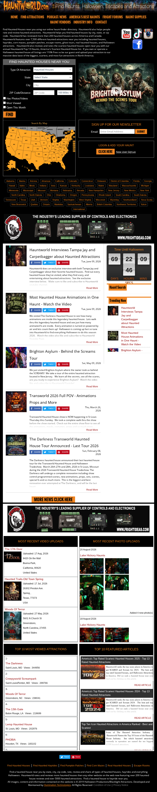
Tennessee (11, 200)
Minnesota (13, 190)
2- (7, 674)
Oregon (73, 195)
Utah (33, 200)
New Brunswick (18, 204)
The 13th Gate (14, 709)
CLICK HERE (105, 151)
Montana (54, 190)
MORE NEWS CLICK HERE (53, 499)
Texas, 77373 (30, 598)
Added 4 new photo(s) (141, 613)
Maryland (113, 185)
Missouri (42, 190)
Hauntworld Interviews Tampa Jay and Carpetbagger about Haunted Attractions (131, 317)
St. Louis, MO (21, 728)
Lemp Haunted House (19, 724)
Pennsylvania (88, 195)
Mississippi (28, 190)
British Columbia (104, 204)
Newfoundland (130, 200)
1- (7, 658)
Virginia (55, 200)
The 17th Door (13, 549)
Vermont (44, 200)
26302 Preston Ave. (33, 588)
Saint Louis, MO (23, 667)
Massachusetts (129, 185)
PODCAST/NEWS (56, 17)
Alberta (89, 204)
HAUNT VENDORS (60, 22)
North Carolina (18, 195)
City (28, 85)
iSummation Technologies (57, 785)
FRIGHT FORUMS (113, 17)
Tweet (66, 757)
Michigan (145, 185)
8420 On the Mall (32, 558)
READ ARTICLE (142, 685)
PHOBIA (11, 739)
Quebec (34, 204)
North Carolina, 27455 (34, 628)
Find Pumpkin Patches (72, 765)
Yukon (143, 204)
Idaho (22, 185)
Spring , (27, 593)
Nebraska (67, 190)
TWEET (51, 263)
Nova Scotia (146, 200)
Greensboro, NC (23, 698)
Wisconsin (100, 200)
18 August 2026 (88, 618)
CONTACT (101, 22)
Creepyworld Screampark (21, 678)
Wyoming (114, 200)
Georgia (148, 181)
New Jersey (113, 190)
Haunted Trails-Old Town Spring (24, 579)
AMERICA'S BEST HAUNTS (84, 17)
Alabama (10, 181)
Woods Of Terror (15, 609)
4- (7, 704)
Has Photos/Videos (17, 98)
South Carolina (122, 195)
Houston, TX (21, 743)
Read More (92, 288)
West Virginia (85, 200)
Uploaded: (35, 553)
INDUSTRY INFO (83, 22)
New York (144, 190)
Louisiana (89, 185)
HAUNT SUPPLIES (136, 17)
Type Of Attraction (20, 69)
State (27, 77)
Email (94, 131)
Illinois (32, 185)
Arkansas (46, 181)
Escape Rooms (142, 765)
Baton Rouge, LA (23, 713)
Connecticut (87, 181)
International (79, 209)
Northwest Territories (126, 204)
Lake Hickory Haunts (92, 555)
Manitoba (58, 204)
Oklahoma (60, 195)
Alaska (22, 181)
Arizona (33, 181)
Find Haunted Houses (18, 765)
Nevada (80, 190)
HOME (14, 17)
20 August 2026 (88, 549)
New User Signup (126, 152)
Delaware (101, 181)
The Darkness (14, 663)
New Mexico (130, 190)
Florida (136, 181)
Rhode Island (105, 195)
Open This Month (16, 107)
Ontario (46, 204)
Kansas (63, 185)
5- (7, 719)
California (59, 181)
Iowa (53, 185)
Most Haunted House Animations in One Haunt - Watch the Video (132, 338)
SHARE (37, 263)
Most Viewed (14, 103)
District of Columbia (120, 181)
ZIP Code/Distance (19, 92)
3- (7, 689)
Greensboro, (29, 623)
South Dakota (140, 195)
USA (25, 602)
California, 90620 (32, 568)
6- (7, 735)
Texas (23, 200)
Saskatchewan (74, 204)
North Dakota (35, 195)
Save (77, 757)
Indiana (43, 185)
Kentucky (76, 185)
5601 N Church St (32, 618)
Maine (101, 185)
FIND (9, 114)
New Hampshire (96, 190)
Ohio (49, 195)
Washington (69, 200)
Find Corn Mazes (96, 765)
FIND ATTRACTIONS (32, 17)
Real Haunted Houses (119, 765)
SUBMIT (141, 131)
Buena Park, (29, 563)
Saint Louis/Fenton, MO (27, 683)
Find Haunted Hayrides (45, 765)
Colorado (73, 181)
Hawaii (12, 185)
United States (30, 572)
